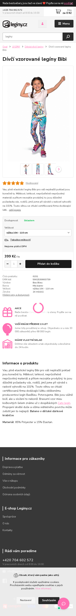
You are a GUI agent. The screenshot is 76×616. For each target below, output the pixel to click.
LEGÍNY (16, 46)
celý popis (15, 210)
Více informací (43, 588)
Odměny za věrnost (14, 474)
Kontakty (7, 530)
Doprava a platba (13, 467)
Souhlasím (49, 600)
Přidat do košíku (48, 264)
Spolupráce (9, 516)
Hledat (68, 37)
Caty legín (64, 403)
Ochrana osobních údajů (16, 494)
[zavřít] (71, 4)
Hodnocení (32, 183)
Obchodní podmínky (14, 487)
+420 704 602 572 (12, 10)
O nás (6, 523)
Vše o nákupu (10, 481)
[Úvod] (17, 23)
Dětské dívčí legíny (34, 46)
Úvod (5, 46)
